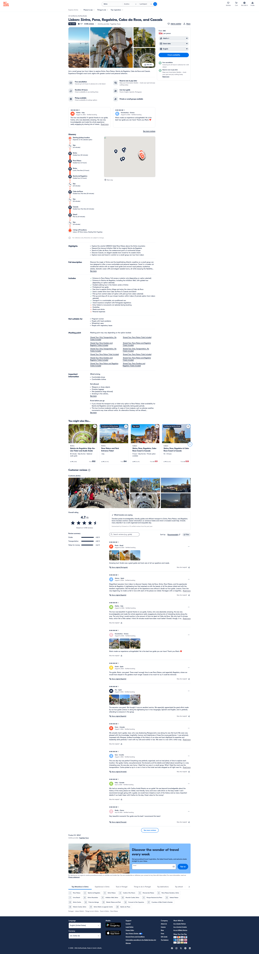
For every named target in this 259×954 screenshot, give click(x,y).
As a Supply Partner (179, 924)
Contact (128, 924)
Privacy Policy (130, 930)
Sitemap (128, 943)
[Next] (190, 444)
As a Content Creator (180, 927)
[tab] (80, 887)
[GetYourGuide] (6, 4)
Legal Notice (129, 927)
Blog (162, 930)
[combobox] (174, 534)
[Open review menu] (189, 546)
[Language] (244, 2)
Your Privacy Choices (132, 933)
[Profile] (252, 2)
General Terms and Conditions (135, 937)
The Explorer (165, 940)
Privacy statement (74, 877)
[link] (82, 444)
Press (162, 933)
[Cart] (236, 2)
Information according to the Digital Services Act (141, 940)
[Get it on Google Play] (113, 925)
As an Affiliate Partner (180, 930)
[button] (86, 24)
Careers (163, 927)
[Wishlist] (228, 2)
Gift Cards (164, 937)
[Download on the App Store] (113, 933)
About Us (164, 924)
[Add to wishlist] (95, 426)
